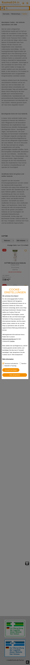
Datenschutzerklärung (9, 339)
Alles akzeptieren (14, 375)
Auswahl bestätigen (11, 370)
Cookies (12, 341)
